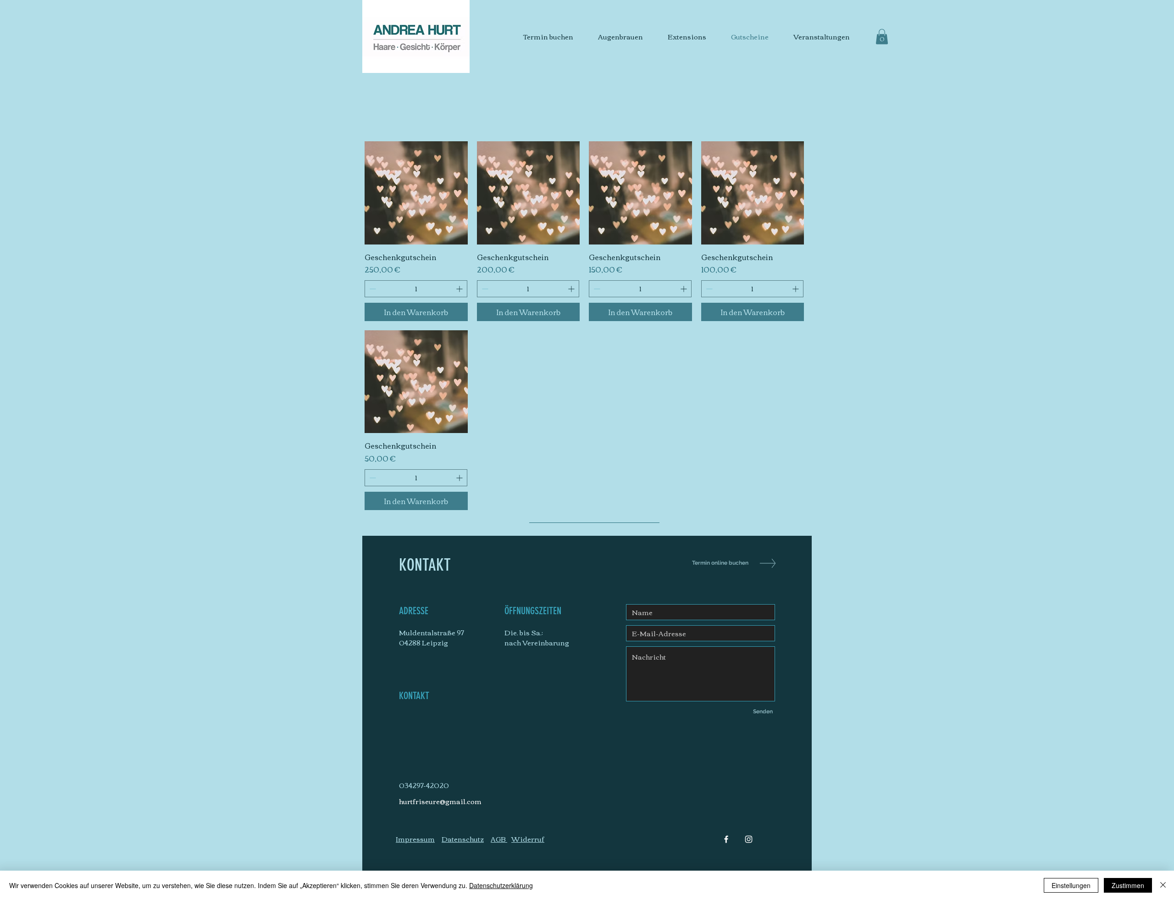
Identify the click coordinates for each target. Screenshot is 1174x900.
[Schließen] (1162, 885)
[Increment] (460, 289)
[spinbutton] (415, 289)
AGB (499, 838)
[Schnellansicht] (416, 192)
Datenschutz (463, 838)
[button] (881, 36)
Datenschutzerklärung (501, 885)
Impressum (415, 838)
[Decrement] (371, 289)
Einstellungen (1071, 885)
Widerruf (527, 838)
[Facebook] (726, 839)
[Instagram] (748, 839)
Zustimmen (1128, 885)
